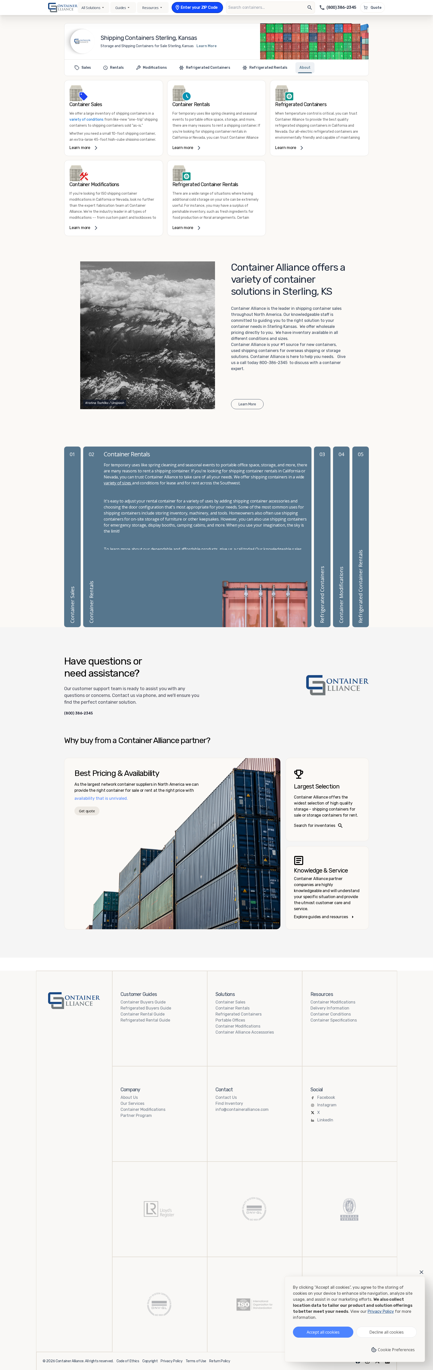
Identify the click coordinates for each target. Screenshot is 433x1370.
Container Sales (230, 1002)
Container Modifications (237, 1026)
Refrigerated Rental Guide (145, 1020)
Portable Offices (230, 1020)
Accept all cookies (323, 1332)
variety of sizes (118, 483)
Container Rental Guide (143, 1014)
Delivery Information (329, 1008)
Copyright (150, 1361)
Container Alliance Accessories (244, 1032)
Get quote (87, 811)
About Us (129, 1097)
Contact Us (226, 1097)
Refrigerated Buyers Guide (146, 1008)
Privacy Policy (171, 1361)
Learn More (206, 46)
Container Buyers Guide (143, 1002)
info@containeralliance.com (242, 1109)
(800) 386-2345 (78, 713)
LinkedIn (325, 1120)
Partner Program (136, 1115)
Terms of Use (196, 1361)
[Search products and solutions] (310, 8)
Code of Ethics (128, 1361)
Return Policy (219, 1361)
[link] (113, 118)
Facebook (326, 1097)
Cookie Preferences (396, 1349)
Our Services (132, 1103)
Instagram (327, 1105)
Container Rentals (232, 1008)
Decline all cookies (386, 1332)
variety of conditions (86, 119)
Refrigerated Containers (238, 1014)
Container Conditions (330, 1014)
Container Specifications (333, 1020)
